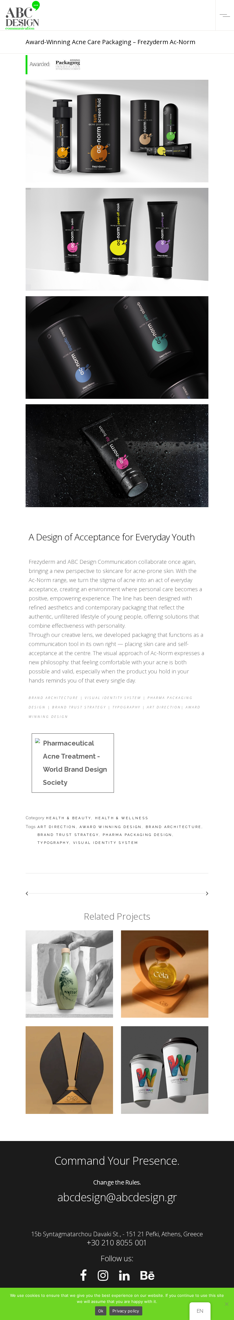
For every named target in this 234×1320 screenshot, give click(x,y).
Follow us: (117, 1258)
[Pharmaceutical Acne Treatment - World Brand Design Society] (73, 763)
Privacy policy (125, 1310)
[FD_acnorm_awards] (117, 67)
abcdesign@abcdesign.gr (117, 1197)
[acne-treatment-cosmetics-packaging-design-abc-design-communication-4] (117, 241)
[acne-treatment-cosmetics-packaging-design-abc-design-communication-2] (117, 133)
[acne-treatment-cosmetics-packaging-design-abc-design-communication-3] (117, 349)
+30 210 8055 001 (117, 1242)
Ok (101, 1310)
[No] (226, 1304)
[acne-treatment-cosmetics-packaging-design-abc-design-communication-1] (117, 458)
